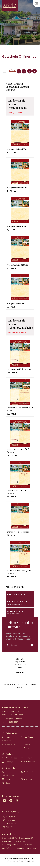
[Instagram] (17, 800)
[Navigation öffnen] (36, 3)
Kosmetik (28, 758)
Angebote (28, 779)
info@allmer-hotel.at (14, 719)
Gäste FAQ (10, 817)
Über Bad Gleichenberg (7, 739)
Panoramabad (11, 758)
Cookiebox (10, 827)
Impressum (10, 820)
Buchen (8, 783)
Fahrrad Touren (27, 737)
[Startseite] (9, 11)
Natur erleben (8, 744)
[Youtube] (4, 800)
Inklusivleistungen (9, 775)
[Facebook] (10, 800)
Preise (7, 779)
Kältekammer (29, 762)
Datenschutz (11, 823)
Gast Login (28, 772)
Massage (9, 762)
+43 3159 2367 (11, 722)
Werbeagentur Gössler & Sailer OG (20, 861)
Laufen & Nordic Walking (27, 746)
